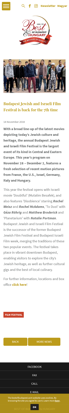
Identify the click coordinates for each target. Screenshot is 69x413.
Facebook (35, 367)
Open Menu (6, 6)
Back (15, 341)
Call (34, 383)
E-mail (34, 392)
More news (44, 341)
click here (19, 284)
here (57, 400)
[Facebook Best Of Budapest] (29, 7)
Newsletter (48, 6)
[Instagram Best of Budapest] (36, 7)
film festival (13, 314)
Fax (34, 375)
